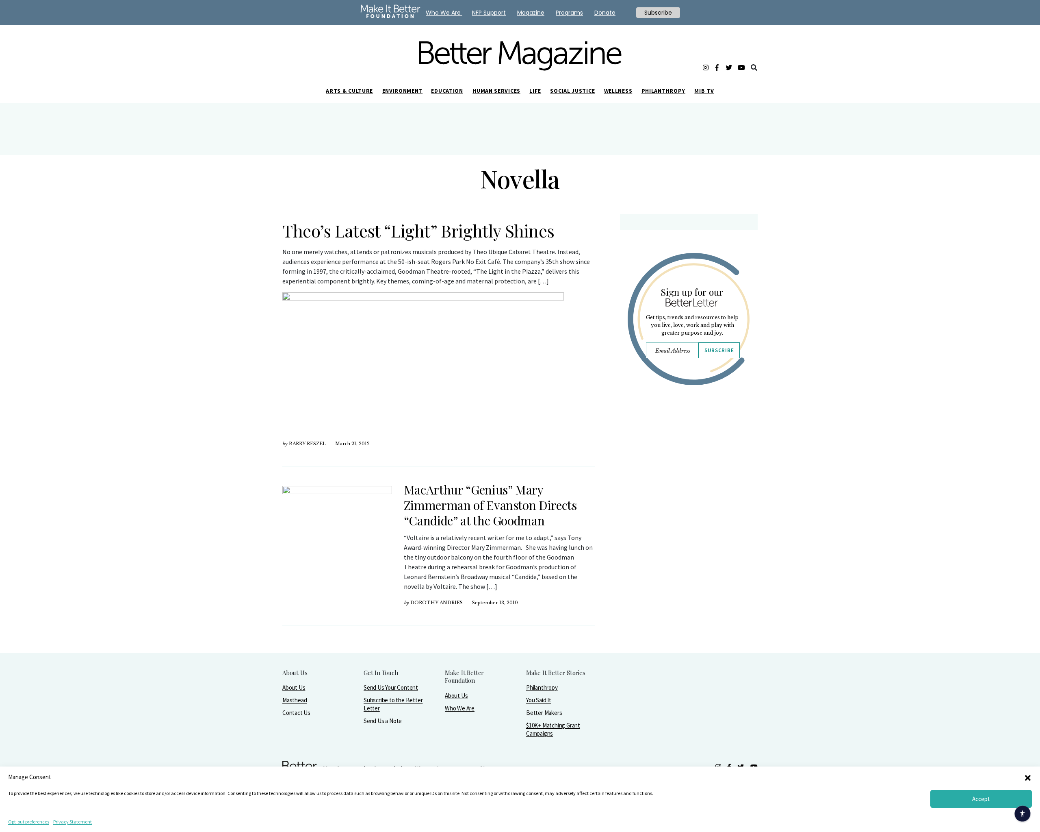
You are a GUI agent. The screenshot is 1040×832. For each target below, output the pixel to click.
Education (447, 90)
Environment (402, 90)
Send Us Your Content (391, 687)
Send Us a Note (383, 721)
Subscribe (719, 350)
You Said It (538, 700)
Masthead (294, 700)
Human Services (496, 90)
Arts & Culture (349, 90)
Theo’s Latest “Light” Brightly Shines (418, 230)
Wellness (618, 90)
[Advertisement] (688, 462)
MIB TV (704, 90)
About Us (293, 687)
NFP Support (489, 13)
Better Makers (544, 713)
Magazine (530, 13)
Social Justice (572, 90)
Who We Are (459, 708)
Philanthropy (663, 90)
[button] (1028, 777)
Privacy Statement (72, 822)
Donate (604, 13)
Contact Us (296, 713)
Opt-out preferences (28, 822)
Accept (981, 799)
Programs (569, 13)
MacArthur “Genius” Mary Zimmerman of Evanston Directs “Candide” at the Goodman (490, 505)
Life (535, 90)
